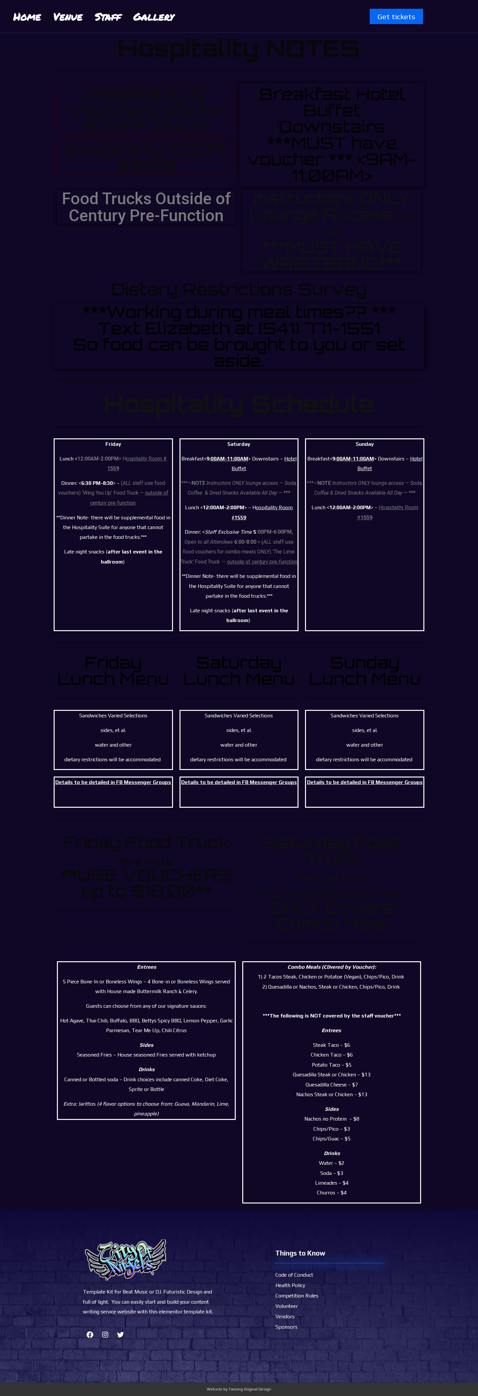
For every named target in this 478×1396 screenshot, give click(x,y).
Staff (108, 16)
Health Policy (290, 1285)
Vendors (285, 1316)
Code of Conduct (294, 1275)
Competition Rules (296, 1296)
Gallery (153, 16)
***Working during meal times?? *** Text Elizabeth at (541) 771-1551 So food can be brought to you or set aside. (239, 336)
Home (27, 16)
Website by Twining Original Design (239, 1389)
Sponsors (286, 1327)
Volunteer (286, 1306)
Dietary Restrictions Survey (239, 289)
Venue (68, 16)
